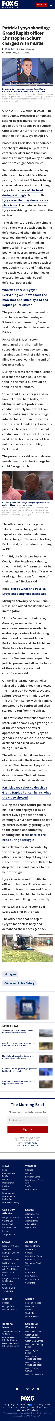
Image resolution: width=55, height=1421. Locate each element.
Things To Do (8, 1234)
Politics (5, 1186)
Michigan (31, 49)
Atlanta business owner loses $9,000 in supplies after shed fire (19, 1082)
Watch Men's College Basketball (33, 1357)
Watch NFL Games (33, 1331)
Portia (5, 1256)
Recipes (5, 1231)
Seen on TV (30, 1249)
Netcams (29, 1173)
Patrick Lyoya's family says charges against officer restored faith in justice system (26, 503)
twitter (27, 1389)
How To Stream (32, 1246)
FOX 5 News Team (33, 1256)
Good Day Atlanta (8, 1211)
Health (5, 1189)
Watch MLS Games (34, 1374)
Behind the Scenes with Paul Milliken (10, 1267)
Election (7, 1298)
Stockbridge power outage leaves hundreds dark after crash (17, 1031)
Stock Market (31, 1313)
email (38, 1389)
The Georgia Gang (10, 1259)
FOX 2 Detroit (21, 49)
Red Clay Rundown (10, 1252)
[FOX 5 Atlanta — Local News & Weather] (10, 4)
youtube (17, 1389)
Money (29, 1298)
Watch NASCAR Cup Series (34, 1345)
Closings (29, 1169)
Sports (29, 1210)
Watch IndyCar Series (31, 1351)
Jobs (27, 1269)
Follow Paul (7, 1224)
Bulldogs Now (8, 1263)
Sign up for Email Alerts (33, 1264)
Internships (30, 1272)
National (6, 1179)
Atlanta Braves (32, 1214)
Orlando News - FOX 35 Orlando (9, 1338)
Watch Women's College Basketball (33, 1363)
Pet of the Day (9, 1227)
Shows (6, 1242)
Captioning (30, 1282)
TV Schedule (7, 1291)
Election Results (9, 1309)
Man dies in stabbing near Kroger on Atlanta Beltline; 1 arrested (18, 1044)
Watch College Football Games (32, 1336)
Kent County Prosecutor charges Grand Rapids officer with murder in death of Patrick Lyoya (24, 90)
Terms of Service (29, 1145)
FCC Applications (32, 1279)
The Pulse (6, 1249)
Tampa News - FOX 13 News (11, 1332)
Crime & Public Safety (9, 1174)
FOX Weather (31, 1189)
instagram (33, 1389)
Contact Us (30, 1259)
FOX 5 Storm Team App (34, 1181)
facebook (22, 1389)
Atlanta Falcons (32, 1217)
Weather (30, 1165)
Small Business (32, 1316)
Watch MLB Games (34, 1340)
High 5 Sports (31, 1227)
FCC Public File (31, 1276)
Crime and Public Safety (19, 983)
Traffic (28, 1186)
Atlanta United (31, 1224)
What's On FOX (9, 1288)
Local (4, 1169)
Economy (29, 1306)
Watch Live (41, 5)
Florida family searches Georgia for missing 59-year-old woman (18, 1057)
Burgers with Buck (10, 1217)
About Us (31, 1242)
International (8, 1182)
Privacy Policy (30, 1142)
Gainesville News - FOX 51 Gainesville (10, 1344)
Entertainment (8, 1193)
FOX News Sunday (10, 1202)
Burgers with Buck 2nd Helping (10, 1279)
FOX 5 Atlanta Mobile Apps (8, 1197)
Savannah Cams (32, 1176)
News (5, 1165)
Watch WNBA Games (31, 1369)
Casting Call (7, 1220)
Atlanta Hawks (31, 1220)
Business (29, 1309)
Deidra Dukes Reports (8, 1273)
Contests (29, 1252)
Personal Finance (33, 1302)
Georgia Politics (9, 1306)
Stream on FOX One (31, 1325)
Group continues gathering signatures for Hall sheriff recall (19, 1069)
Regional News (7, 1325)
